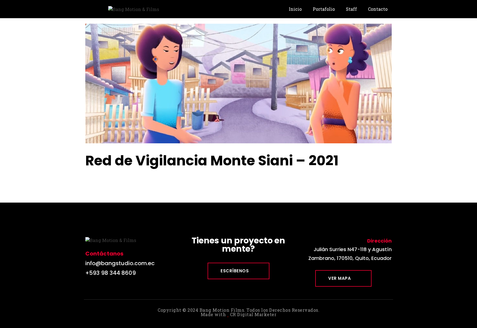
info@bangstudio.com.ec (120, 263)
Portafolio (324, 9)
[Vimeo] (114, 288)
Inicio (295, 9)
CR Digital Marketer (253, 314)
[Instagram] (102, 288)
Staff (351, 9)
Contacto (378, 9)
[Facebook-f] (89, 288)
